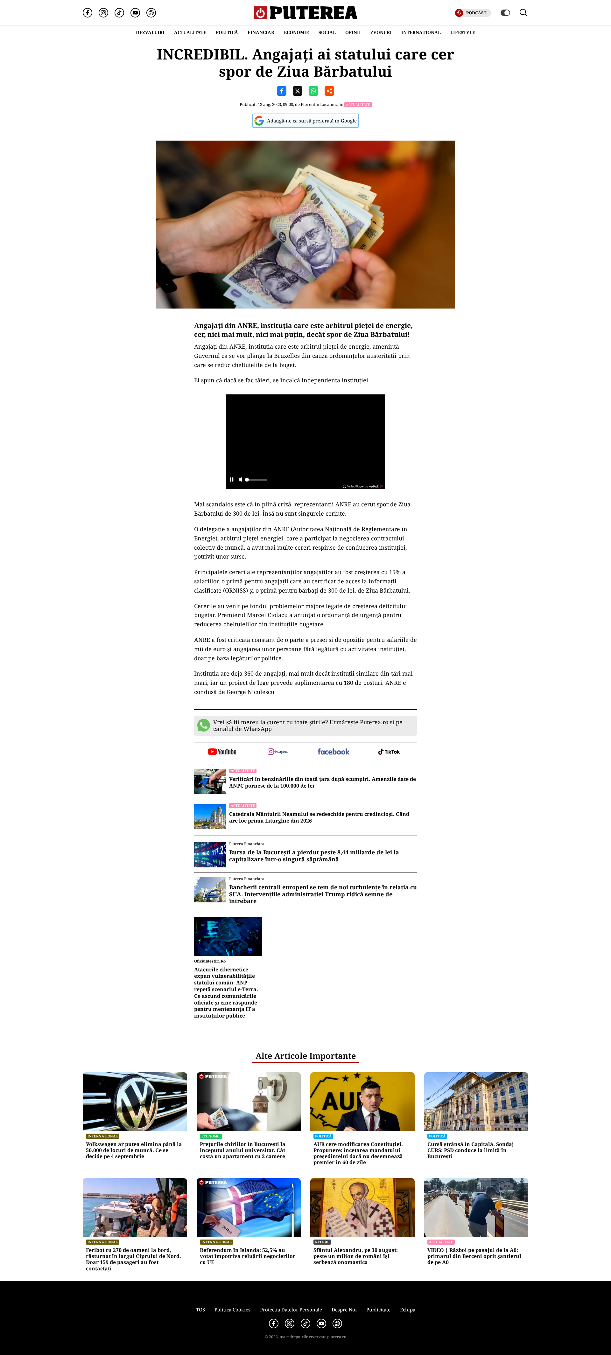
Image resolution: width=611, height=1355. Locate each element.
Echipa (407, 1309)
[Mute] (240, 480)
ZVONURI (381, 32)
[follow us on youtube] (222, 752)
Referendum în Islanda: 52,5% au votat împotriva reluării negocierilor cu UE (247, 1256)
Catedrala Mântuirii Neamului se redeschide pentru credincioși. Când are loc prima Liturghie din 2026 (319, 817)
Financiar (261, 32)
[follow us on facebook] (333, 752)
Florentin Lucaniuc (319, 104)
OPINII (353, 32)
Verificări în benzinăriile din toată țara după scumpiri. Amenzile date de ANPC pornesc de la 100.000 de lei (322, 782)
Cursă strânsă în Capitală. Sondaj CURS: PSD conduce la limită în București (470, 1150)
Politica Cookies (232, 1309)
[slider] (256, 481)
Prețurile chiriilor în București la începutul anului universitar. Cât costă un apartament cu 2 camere (242, 1150)
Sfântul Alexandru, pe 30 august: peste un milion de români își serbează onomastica (355, 1256)
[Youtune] (135, 12)
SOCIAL (327, 32)
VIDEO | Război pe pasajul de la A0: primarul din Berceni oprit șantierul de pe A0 (474, 1256)
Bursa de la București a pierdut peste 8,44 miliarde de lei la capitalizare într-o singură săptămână (314, 856)
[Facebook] (87, 12)
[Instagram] (103, 12)
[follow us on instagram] (278, 752)
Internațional (103, 1136)
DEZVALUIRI (150, 32)
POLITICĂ (227, 32)
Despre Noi (344, 1309)
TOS (200, 1309)
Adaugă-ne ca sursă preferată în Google (312, 120)
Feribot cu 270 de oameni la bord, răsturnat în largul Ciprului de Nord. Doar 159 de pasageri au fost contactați (133, 1259)
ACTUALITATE (190, 32)
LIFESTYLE (462, 32)
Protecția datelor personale (291, 1309)
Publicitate (378, 1309)
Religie (322, 1242)
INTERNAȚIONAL (421, 32)
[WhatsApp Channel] (151, 12)
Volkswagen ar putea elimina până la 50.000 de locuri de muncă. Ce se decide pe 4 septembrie (134, 1150)
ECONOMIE (296, 32)
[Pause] (231, 480)
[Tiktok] (119, 12)
